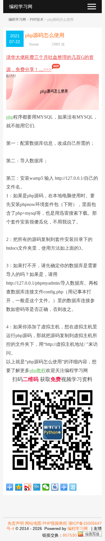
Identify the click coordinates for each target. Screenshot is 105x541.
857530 (70, 535)
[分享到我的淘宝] (64, 487)
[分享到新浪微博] (28, 487)
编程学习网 (17, 19)
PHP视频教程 (55, 523)
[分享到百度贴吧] (55, 487)
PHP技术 (36, 19)
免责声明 (16, 523)
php (9, 116)
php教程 (37, 370)
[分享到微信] (46, 487)
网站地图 (33, 523)
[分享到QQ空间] (18, 487)
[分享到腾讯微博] (37, 487)
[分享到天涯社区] (73, 487)
